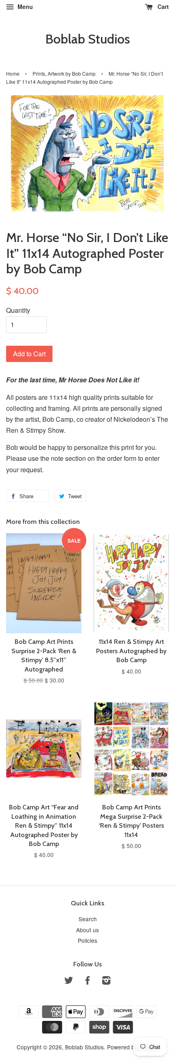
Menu (24, 6)
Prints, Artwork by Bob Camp (64, 73)
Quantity (18, 310)
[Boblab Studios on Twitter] (68, 981)
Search (88, 919)
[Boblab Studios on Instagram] (106, 981)
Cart (162, 6)
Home (13, 73)
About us (87, 930)
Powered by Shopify (132, 1047)
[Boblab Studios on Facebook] (87, 981)
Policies (87, 940)
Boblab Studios (87, 39)
